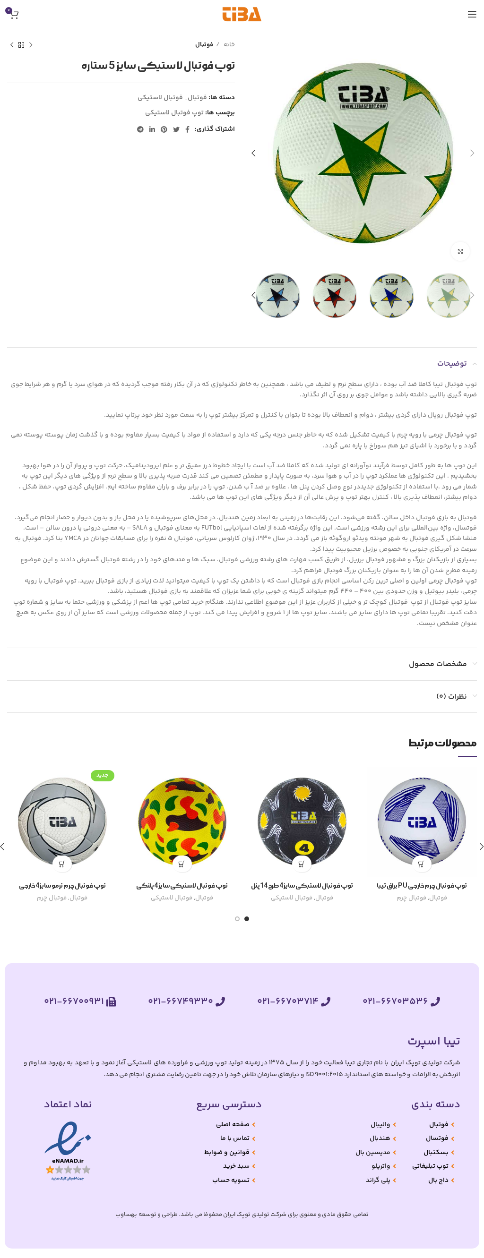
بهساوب (126, 1214)
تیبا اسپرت (433, 1042)
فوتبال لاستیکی (160, 98)
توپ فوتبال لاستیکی (174, 113)
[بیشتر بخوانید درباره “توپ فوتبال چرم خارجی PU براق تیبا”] (422, 864)
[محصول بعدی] (12, 45)
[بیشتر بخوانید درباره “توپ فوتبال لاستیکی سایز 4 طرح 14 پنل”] (302, 864)
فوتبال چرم (411, 898)
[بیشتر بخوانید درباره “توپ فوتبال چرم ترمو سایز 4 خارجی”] (62, 864)
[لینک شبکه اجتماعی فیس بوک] (187, 129)
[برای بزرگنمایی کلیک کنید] (460, 251)
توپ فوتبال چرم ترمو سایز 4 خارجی (62, 885)
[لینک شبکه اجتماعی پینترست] (164, 129)
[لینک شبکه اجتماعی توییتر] (176, 129)
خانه (228, 45)
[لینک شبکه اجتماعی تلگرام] (140, 129)
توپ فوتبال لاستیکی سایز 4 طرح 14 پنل (302, 885)
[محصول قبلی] (30, 45)
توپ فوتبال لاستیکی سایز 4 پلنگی (182, 885)
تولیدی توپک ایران (246, 1214)
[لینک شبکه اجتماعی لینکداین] (152, 129)
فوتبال (204, 45)
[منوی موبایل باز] (472, 14)
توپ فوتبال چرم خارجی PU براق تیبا (422, 885)
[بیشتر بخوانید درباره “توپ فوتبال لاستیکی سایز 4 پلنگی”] (182, 864)
